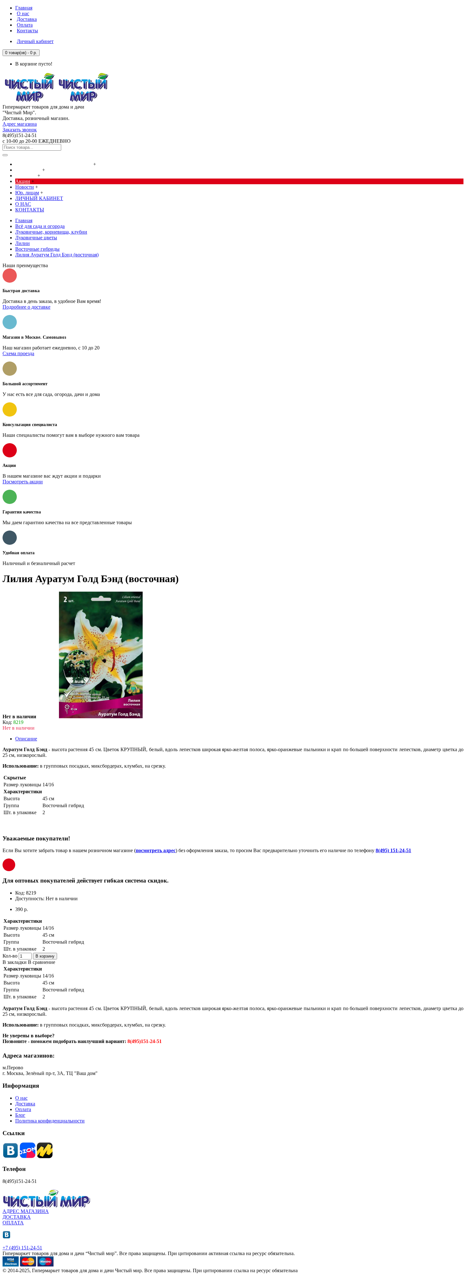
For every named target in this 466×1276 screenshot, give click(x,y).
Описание (26, 738)
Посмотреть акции (23, 481)
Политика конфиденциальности (50, 1120)
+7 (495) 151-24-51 (22, 1247)
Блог (20, 1115)
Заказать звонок (20, 129)
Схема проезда (18, 353)
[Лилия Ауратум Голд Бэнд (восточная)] (100, 716)
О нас (21, 1098)
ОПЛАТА (13, 1222)
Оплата (23, 1109)
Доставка (25, 1103)
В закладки (15, 962)
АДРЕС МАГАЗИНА (26, 1211)
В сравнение (41, 962)
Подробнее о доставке (26, 307)
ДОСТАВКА (17, 1217)
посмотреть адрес (156, 850)
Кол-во (10, 956)
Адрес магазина (20, 124)
